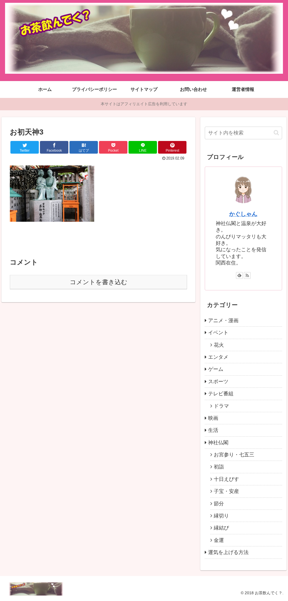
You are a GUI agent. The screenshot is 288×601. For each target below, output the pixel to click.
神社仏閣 (218, 442)
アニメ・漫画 (223, 320)
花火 (219, 345)
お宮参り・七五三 (234, 455)
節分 (219, 503)
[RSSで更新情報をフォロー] (247, 275)
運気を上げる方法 (228, 552)
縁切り (221, 516)
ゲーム (215, 369)
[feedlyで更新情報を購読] (239, 275)
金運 (219, 540)
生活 (213, 430)
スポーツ (218, 381)
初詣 (219, 467)
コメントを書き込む (98, 282)
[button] (276, 132)
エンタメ (218, 357)
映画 (213, 418)
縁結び (221, 528)
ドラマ (221, 406)
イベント (218, 332)
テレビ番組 (220, 393)
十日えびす (226, 479)
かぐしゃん (243, 214)
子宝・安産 (226, 491)
